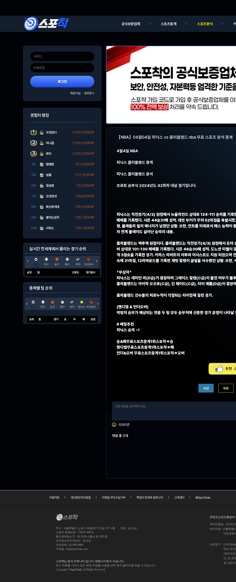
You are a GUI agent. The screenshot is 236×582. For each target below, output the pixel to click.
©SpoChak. (203, 497)
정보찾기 (89, 93)
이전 (206, 388)
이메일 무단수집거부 (113, 497)
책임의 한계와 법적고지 (149, 497)
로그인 (62, 81)
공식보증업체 (130, 24)
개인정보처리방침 (81, 497)
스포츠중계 (169, 24)
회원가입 (75, 93)
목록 (226, 388)
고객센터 (179, 497)
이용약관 (54, 497)
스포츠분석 (205, 24)
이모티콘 (124, 425)
